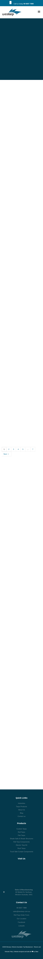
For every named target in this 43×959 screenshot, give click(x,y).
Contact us (21, 816)
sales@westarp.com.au (21, 911)
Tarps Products (21, 806)
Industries (21, 803)
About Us (21, 810)
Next (5, 454)
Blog (21, 813)
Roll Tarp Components (21, 842)
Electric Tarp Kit (21, 845)
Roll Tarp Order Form (21, 915)
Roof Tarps (21, 848)
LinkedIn (21, 926)
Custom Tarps (22, 829)
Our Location (21, 919)
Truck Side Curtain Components (21, 851)
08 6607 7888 (29, 4)
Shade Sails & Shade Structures (21, 838)
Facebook (21, 922)
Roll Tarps (21, 832)
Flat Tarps (21, 835)
